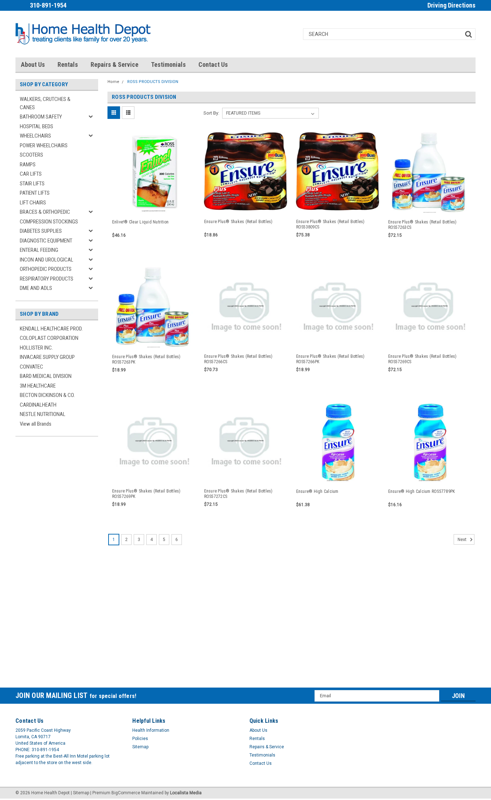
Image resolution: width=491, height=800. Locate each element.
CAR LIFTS (31, 174)
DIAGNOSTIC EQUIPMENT (46, 240)
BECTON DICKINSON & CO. (47, 395)
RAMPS (28, 164)
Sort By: (211, 113)
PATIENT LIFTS (35, 193)
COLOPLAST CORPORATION (49, 338)
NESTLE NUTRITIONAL (42, 414)
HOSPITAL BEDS (36, 126)
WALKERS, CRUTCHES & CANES (45, 103)
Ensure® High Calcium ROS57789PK (421, 491)
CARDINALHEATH (38, 405)
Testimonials (168, 64)
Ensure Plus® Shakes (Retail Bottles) (238, 221)
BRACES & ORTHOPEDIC (45, 212)
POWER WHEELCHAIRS (44, 145)
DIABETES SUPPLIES (41, 231)
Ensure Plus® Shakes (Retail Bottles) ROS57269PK (146, 494)
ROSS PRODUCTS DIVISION (152, 81)
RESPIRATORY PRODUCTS (46, 279)
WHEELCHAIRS (35, 136)
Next (463, 539)
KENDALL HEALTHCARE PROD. (51, 328)
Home (113, 81)
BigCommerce (125, 792)
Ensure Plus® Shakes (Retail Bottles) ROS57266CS (238, 359)
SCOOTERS (31, 155)
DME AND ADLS (36, 288)
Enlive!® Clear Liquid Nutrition (140, 222)
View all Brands (35, 424)
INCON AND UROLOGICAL (46, 259)
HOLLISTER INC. (36, 347)
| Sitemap (80, 792)
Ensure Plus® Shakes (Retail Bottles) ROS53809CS (330, 224)
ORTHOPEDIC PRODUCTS (46, 269)
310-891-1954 (48, 5)
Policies (140, 738)
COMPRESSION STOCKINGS (49, 221)
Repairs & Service (114, 64)
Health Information (150, 730)
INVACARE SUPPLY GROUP (47, 357)
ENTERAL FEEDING (39, 250)
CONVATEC (31, 367)
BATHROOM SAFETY (41, 117)
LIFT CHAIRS (33, 202)
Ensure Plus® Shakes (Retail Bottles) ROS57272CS (238, 494)
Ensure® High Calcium (317, 491)
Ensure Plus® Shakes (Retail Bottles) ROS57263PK (146, 359)
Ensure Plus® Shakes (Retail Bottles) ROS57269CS (422, 359)
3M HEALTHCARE (38, 386)
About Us (33, 64)
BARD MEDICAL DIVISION (46, 376)
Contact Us (213, 64)
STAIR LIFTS (32, 183)
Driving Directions (451, 5)
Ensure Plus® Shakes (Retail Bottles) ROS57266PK (330, 359)
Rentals (68, 64)
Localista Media (186, 792)
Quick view (153, 207)
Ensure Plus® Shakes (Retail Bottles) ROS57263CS (422, 224)
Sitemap (140, 746)
